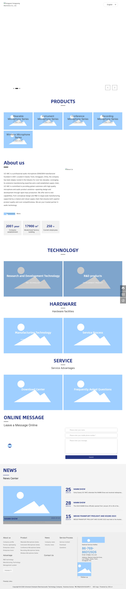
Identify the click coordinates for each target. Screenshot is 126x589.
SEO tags (96, 587)
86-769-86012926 (25, 445)
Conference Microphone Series (78, 117)
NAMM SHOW (11, 519)
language (7, 570)
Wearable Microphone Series (18, 117)
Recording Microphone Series (107, 117)
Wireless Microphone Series (18, 136)
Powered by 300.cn (106, 587)
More (18, 214)
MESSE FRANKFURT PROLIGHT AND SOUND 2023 (95, 516)
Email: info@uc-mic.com (89, 555)
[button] (13, 88)
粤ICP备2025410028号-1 (83, 587)
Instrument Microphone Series (48, 117)
